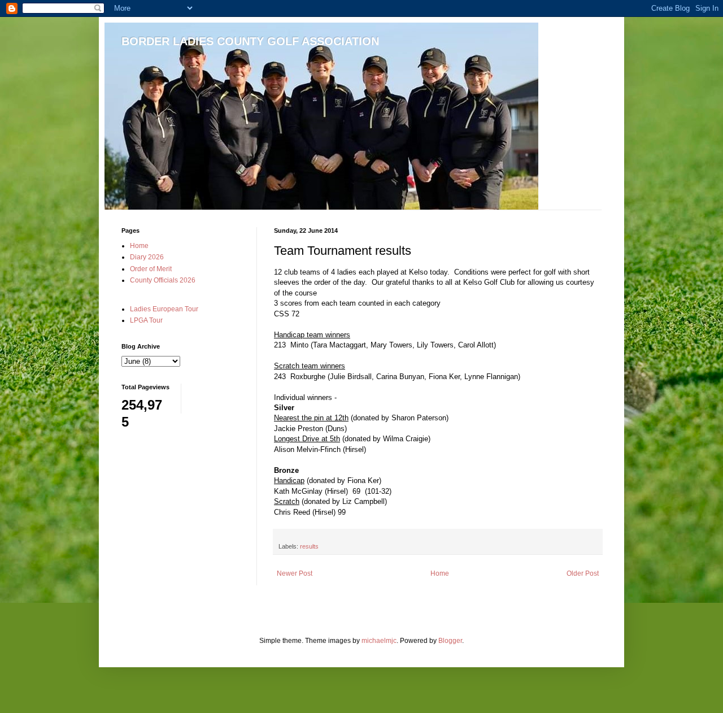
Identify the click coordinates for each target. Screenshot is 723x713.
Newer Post (294, 573)
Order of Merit (151, 269)
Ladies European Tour (164, 309)
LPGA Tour (146, 320)
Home (439, 573)
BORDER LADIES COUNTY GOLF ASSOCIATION (250, 41)
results (309, 546)
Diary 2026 (147, 257)
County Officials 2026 (162, 280)
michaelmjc (379, 641)
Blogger (450, 641)
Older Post (583, 573)
